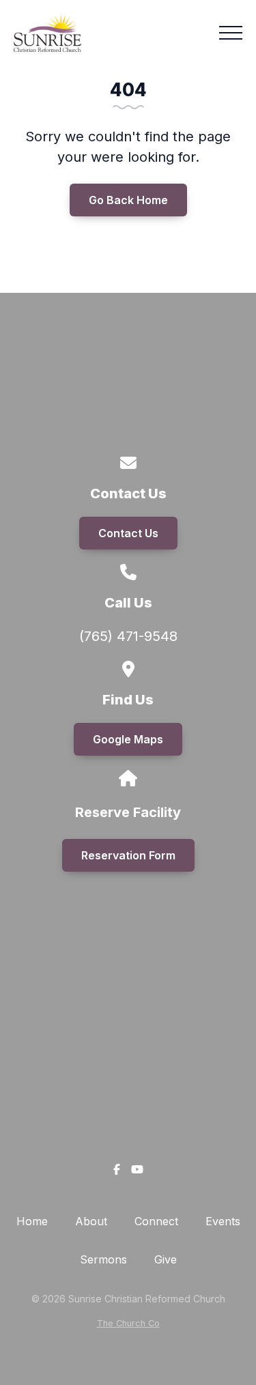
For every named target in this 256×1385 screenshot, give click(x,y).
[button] (230, 32)
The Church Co (128, 1323)
